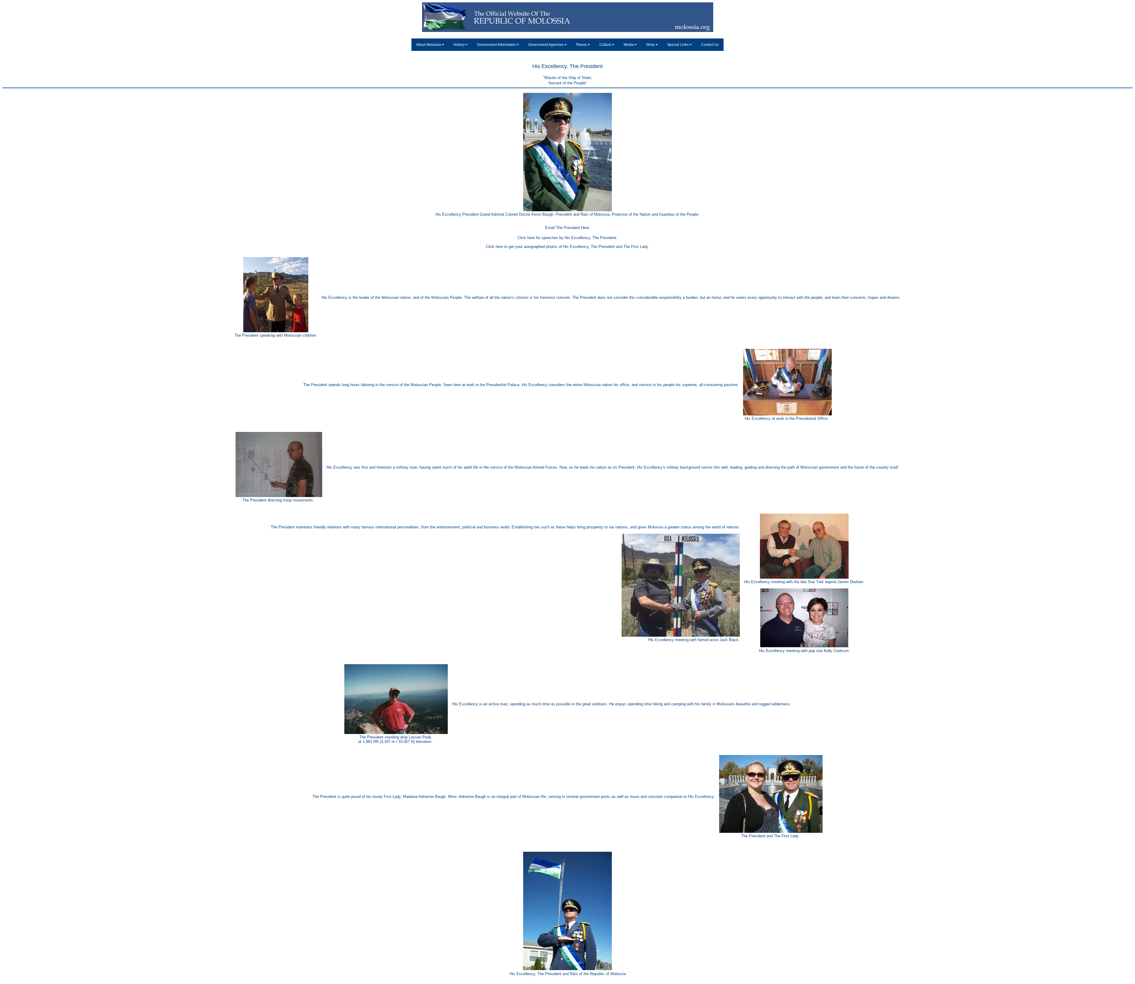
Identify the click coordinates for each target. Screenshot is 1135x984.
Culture (605, 45)
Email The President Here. (567, 227)
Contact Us (710, 45)
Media (629, 45)
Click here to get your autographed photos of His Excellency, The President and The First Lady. (567, 246)
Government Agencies (546, 45)
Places (582, 45)
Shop (651, 45)
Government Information (497, 45)
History (459, 45)
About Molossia (429, 45)
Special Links (678, 45)
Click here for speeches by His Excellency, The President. (567, 237)
